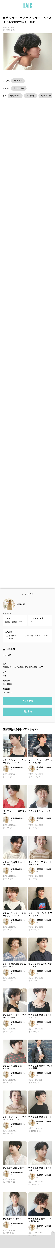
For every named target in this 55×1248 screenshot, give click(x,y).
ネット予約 (27, 707)
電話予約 (27, 717)
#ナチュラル (15, 96)
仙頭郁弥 (21, 610)
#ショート (30, 96)
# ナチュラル (19, 88)
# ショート (18, 81)
